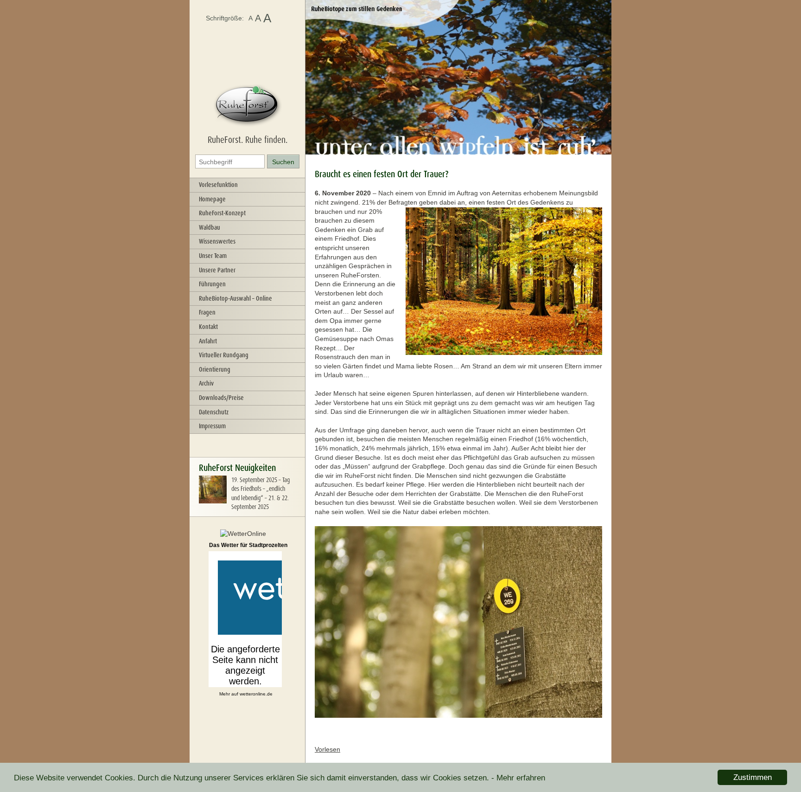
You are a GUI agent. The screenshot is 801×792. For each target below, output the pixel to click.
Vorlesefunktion (218, 184)
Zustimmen (752, 777)
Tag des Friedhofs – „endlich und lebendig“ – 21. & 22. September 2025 (260, 493)
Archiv (206, 383)
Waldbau (209, 227)
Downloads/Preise (221, 397)
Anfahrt (208, 341)
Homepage (212, 199)
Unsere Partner (217, 270)
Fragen (207, 312)
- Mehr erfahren (518, 777)
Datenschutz (214, 412)
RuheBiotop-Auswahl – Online (235, 298)
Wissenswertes (217, 241)
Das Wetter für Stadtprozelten (248, 545)
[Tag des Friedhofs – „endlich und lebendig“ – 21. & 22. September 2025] (213, 501)
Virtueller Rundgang (223, 355)
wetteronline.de (256, 693)
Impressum (212, 426)
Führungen (212, 284)
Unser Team (213, 255)
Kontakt (208, 326)
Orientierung (214, 369)
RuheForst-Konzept (222, 213)
